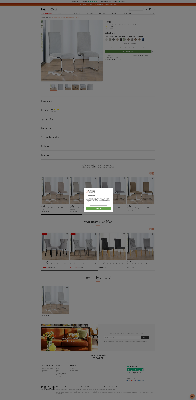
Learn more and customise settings (98, 205)
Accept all (98, 208)
